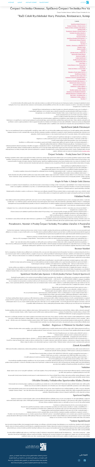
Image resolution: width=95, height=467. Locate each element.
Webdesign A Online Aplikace (78, 86)
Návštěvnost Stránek (80, 74)
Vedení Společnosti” (80, 58)
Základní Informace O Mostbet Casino (76, 94)
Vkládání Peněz (82, 30)
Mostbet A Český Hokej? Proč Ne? (77, 72)
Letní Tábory (82, 63)
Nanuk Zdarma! (82, 88)
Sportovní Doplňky (81, 56)
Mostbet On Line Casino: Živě (78, 76)
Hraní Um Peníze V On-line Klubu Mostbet (77, 69)
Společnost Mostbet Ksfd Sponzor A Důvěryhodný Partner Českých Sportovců (76, 40)
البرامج (20, 2)
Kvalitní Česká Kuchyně (79, 60)
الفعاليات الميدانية (31, 2)
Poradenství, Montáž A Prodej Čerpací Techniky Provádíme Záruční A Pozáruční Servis (76, 33)
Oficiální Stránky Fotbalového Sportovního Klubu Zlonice (78, 53)
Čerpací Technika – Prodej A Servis (76, 26)
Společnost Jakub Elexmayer (78, 24)
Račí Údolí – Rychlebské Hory (78, 95)
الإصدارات (11, 2)
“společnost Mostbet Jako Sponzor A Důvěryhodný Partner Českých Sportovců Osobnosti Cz (76, 83)
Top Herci (83, 44)
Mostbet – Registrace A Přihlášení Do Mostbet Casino (76, 46)
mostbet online (86, 151)
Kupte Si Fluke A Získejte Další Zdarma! (75, 28)
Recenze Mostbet (81, 37)
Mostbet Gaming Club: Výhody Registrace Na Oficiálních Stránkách (76, 91)
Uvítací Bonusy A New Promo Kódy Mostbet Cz (76, 66)
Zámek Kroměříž (81, 49)
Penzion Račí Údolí (81, 62)
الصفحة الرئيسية (43, 2)
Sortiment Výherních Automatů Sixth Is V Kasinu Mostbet (75, 78)
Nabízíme (83, 51)
